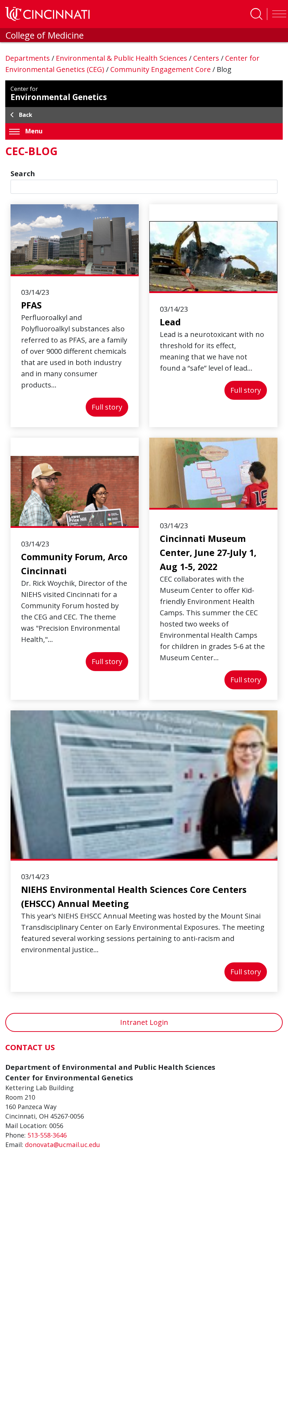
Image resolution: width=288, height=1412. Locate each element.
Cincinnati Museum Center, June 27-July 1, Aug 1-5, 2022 (208, 552)
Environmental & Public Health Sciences (122, 58)
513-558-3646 (47, 1135)
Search (23, 174)
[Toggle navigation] (277, 14)
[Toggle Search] (256, 14)
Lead (170, 322)
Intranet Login (144, 1022)
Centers (207, 58)
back (25, 115)
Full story (110, 407)
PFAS (31, 305)
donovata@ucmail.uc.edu (62, 1144)
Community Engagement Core (161, 69)
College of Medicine (44, 35)
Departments (28, 58)
